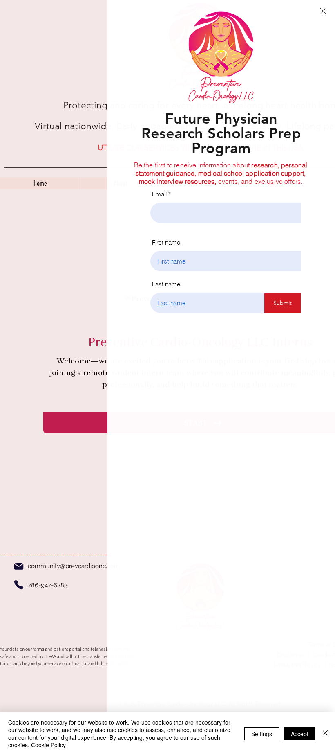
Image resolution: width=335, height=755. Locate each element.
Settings (261, 734)
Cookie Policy (48, 745)
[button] (323, 11)
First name (166, 242)
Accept (299, 734)
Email (159, 194)
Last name (166, 284)
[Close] (325, 733)
